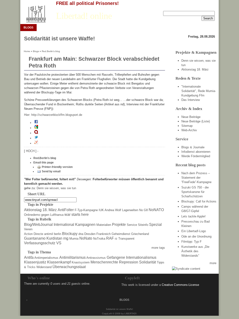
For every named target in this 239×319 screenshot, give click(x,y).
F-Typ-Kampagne (86, 210)
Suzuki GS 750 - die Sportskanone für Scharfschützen (195, 192)
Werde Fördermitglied (195, 156)
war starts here (76, 214)
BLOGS (28, 27)
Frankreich (103, 234)
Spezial (155, 225)
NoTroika (99, 238)
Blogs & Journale (192, 147)
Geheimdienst (121, 234)
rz (116, 238)
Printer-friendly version (57, 167)
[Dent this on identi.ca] (36, 133)
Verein (28, 229)
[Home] (35, 14)
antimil (48, 234)
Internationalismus (141, 257)
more (213, 263)
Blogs (36, 51)
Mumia (73, 238)
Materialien (103, 225)
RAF (110, 238)
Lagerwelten (130, 210)
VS (58, 243)
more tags (158, 247)
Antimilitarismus (72, 257)
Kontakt (209, 7)
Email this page (43, 162)
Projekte (119, 225)
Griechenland (140, 234)
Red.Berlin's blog (51, 51)
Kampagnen (85, 225)
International (64, 225)
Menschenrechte (104, 262)
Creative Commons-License (180, 285)
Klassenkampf (59, 262)
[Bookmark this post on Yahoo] (36, 143)
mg (65, 238)
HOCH (30, 151)
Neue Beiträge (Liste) (195, 121)
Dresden (89, 234)
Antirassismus (96, 257)
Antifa (29, 257)
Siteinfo (143, 225)
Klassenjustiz (35, 262)
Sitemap (187, 126)
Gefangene (116, 257)
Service (132, 225)
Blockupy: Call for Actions (198, 201)
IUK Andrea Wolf (110, 210)
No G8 (143, 210)
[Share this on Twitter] (36, 138)
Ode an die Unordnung (196, 236)
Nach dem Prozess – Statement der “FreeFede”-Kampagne (196, 177)
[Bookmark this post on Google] (36, 127)
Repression (128, 262)
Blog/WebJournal (38, 225)
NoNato (85, 238)
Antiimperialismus (46, 257)
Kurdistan (54, 238)
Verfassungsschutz (39, 243)
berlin (57, 234)
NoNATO (156, 210)
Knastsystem (81, 262)
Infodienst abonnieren (195, 151)
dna (80, 234)
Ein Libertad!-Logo (193, 231)
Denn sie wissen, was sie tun (56, 188)
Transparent (126, 238)
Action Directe (33, 234)
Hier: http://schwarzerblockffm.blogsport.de (53, 115)
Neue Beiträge (190, 117)
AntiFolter (66, 210)
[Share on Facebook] (36, 122)
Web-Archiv (189, 130)
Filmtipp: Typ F (191, 241)
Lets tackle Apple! (193, 216)
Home (27, 51)
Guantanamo (35, 238)
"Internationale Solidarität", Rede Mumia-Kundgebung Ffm (198, 91)
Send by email (51, 171)
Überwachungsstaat (69, 267)
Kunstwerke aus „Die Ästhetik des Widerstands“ (195, 251)
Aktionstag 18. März (40, 210)
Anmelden (193, 7)
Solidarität (147, 262)
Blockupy (69, 234)
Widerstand (44, 267)
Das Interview (190, 100)
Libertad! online (84, 16)
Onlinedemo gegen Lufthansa (43, 214)
